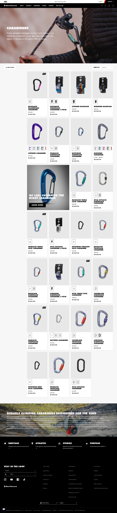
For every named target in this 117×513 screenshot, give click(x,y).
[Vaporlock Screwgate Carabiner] (103, 271)
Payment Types (72, 497)
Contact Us (46, 479)
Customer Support (47, 475)
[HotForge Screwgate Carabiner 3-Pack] (59, 84)
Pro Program (97, 466)
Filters (10, 67)
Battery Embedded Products (76, 488)
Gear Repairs (72, 466)
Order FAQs (46, 471)
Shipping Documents (74, 492)
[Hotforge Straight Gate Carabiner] (81, 225)
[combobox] (6, 474)
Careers (96, 479)
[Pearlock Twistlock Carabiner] (59, 365)
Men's (22, 5)
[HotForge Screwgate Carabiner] (81, 131)
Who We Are (59, 5)
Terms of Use (36, 510)
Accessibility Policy (46, 510)
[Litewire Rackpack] (81, 84)
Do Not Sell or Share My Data (65, 510)
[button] (22, 5)
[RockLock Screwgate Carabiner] (37, 271)
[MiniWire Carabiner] (103, 131)
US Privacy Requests (79, 510)
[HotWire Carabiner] (59, 318)
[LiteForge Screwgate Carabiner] (103, 318)
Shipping (45, 484)
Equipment (37, 5)
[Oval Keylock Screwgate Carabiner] (103, 178)
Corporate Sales (98, 475)
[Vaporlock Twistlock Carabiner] (81, 318)
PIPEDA (55, 510)
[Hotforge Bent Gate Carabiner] (37, 365)
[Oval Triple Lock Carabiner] (81, 271)
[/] (10, 5)
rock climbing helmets (20, 428)
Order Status (46, 466)
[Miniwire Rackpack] (103, 84)
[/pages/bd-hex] (5, 1)
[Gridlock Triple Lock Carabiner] (37, 225)
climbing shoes (34, 428)
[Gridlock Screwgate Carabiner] (37, 318)
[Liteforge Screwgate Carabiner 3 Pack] (59, 271)
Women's (28, 5)
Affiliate (96, 471)
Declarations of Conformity (75, 484)
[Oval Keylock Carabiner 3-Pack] (59, 225)
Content (51, 5)
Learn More (37, 205)
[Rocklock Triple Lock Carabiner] (81, 178)
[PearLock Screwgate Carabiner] (59, 131)
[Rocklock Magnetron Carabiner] (37, 84)
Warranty (71, 471)
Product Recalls (72, 479)
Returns (45, 488)
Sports (44, 5)
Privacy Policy (28, 510)
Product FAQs (72, 475)
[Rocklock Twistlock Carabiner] (103, 225)
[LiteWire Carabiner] (37, 131)
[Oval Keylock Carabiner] (81, 365)
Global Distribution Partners (101, 488)
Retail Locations (98, 484)
